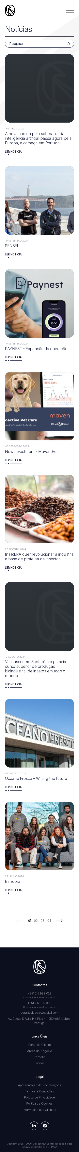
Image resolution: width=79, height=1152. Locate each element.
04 (49, 920)
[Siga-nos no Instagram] (45, 1126)
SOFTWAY (51, 1147)
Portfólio (39, 1057)
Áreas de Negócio (39, 1051)
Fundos (39, 1063)
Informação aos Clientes (39, 1110)
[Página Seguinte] (59, 920)
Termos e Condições (39, 1091)
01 (29, 920)
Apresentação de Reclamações (39, 1085)
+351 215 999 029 (39, 993)
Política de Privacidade (39, 1097)
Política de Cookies (39, 1103)
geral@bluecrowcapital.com (39, 1012)
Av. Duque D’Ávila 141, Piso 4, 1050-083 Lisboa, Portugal (39, 1021)
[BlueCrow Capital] (10, 10)
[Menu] (70, 10)
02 (36, 920)
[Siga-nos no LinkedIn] (34, 1126)
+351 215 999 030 (39, 1003)
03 (42, 920)
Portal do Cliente (39, 1045)
